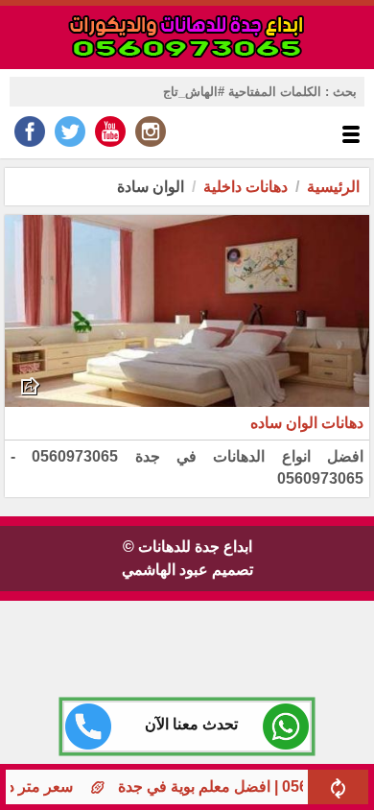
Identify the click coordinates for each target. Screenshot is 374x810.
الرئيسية (333, 187)
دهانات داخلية (245, 187)
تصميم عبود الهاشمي (187, 569)
